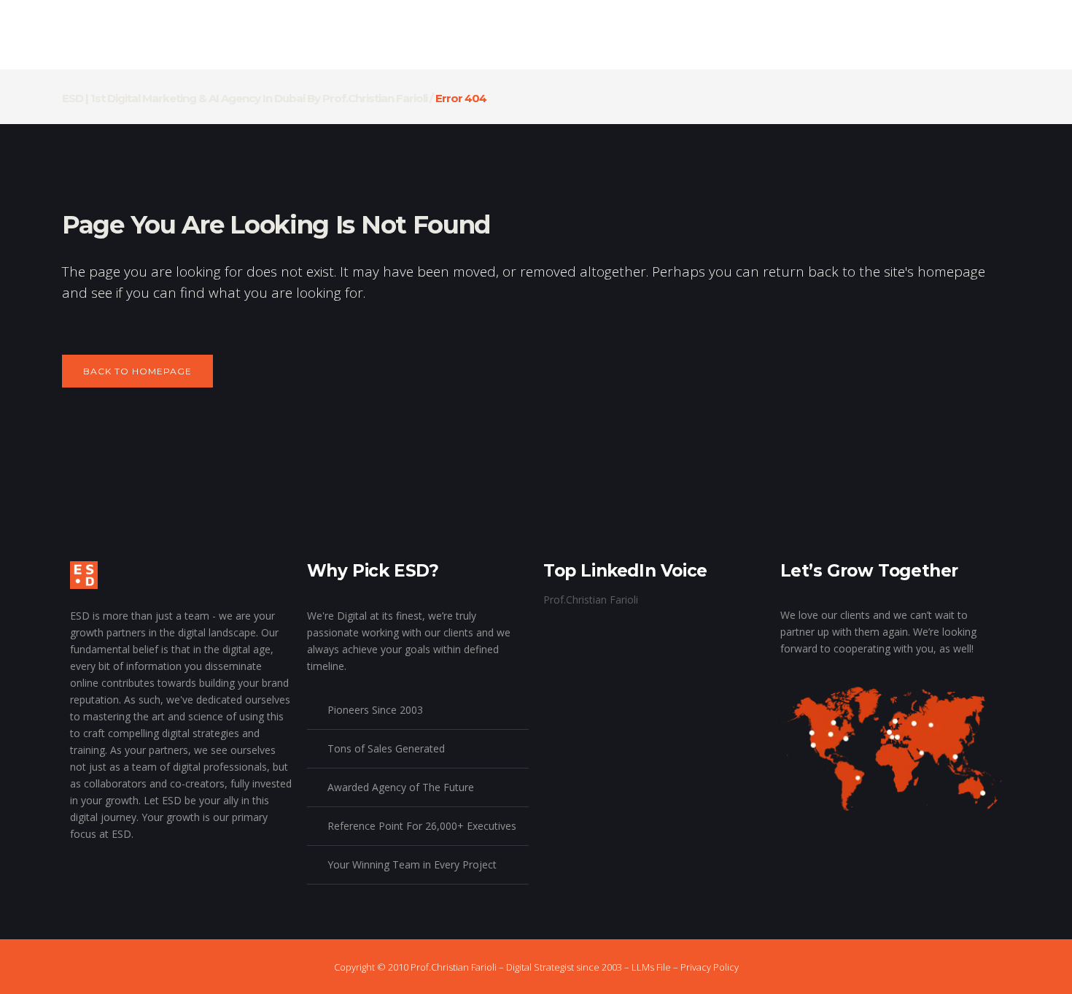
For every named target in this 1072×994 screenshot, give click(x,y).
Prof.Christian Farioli (590, 599)
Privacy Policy (709, 967)
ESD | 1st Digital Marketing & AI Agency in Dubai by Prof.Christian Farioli (244, 98)
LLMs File (651, 967)
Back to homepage (137, 371)
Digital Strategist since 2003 (564, 967)
